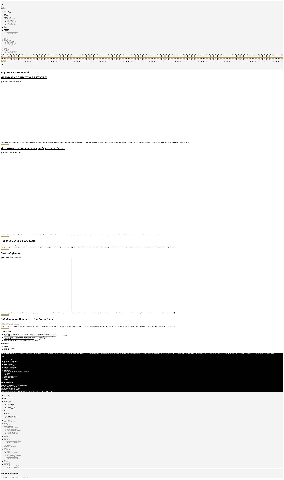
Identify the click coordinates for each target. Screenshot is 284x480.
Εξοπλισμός (6, 30)
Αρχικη (5, 14)
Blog (4, 26)
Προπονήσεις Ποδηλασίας (12, 21)
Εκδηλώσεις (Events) (11, 23)
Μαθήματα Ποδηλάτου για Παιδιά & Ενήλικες (16, 371)
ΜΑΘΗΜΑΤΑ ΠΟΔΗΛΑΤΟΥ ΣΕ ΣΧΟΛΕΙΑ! (24, 77)
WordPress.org (8, 351)
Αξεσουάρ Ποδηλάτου (10, 363)
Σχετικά (5, 27)
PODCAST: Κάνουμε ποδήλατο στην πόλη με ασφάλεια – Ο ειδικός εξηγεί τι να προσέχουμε (30, 336)
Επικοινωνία (6, 29)
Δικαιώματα (21, 391)
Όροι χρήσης (6, 11)
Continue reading (5, 144)
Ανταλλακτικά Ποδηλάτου (11, 361)
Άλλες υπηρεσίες (7, 17)
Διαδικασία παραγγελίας (10, 364)
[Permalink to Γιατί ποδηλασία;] (36, 310)
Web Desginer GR (47, 391)
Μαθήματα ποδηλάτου (8, 12)
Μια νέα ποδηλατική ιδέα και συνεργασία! (15, 340)
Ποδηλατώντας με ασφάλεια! (18, 240)
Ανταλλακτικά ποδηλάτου (12, 32)
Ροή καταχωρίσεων (9, 348)
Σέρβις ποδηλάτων (10, 20)
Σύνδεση (6, 346)
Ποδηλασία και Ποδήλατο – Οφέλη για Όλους (27, 319)
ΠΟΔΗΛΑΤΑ (6, 15)
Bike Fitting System (11, 18)
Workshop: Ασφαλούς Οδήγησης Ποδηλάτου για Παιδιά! (19, 337)
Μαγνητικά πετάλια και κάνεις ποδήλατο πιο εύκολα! (33, 148)
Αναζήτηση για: (5, 477)
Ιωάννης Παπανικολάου (6, 81)
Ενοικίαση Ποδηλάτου (11, 24)
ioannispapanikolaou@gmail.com (10, 388)
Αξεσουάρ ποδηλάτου (11, 33)
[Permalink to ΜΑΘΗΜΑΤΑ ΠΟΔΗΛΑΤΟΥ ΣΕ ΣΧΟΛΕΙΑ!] (35, 140)
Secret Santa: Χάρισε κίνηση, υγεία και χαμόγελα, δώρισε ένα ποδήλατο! (24, 334)
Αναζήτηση (26, 477)
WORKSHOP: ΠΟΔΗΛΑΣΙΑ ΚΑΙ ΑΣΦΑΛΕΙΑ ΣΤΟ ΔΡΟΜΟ (19, 339)
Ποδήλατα (6, 374)
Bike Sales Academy (6, 8)
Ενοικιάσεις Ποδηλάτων (10, 367)
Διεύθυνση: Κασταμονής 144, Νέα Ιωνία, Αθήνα (14, 385)
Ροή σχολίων (7, 349)
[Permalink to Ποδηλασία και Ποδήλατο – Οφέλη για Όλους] (12, 324)
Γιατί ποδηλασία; (11, 253)
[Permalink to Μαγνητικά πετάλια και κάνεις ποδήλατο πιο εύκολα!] (54, 232)
